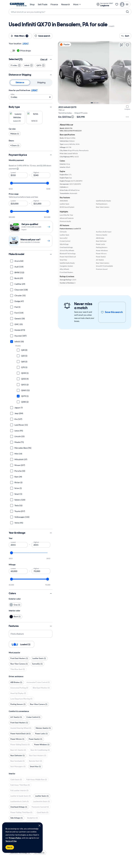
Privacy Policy (15, 838)
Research (65, 4)
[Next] (128, 72)
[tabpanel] (30, 94)
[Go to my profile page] (124, 4)
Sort (127, 35)
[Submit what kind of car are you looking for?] (127, 12)
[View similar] (121, 45)
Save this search (114, 312)
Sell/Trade (42, 4)
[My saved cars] (116, 4)
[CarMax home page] (18, 4)
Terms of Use (10, 841)
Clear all (43, 59)
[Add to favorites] (127, 45)
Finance (54, 4)
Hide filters (20, 35)
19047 (34, 90)
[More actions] (127, 117)
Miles (13, 94)
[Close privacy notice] (39, 825)
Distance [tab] (20, 82)
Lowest (13, 172)
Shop (32, 4)
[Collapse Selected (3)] (50, 59)
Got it (9, 847)
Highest (36, 172)
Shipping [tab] (41, 82)
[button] (15, 65)
